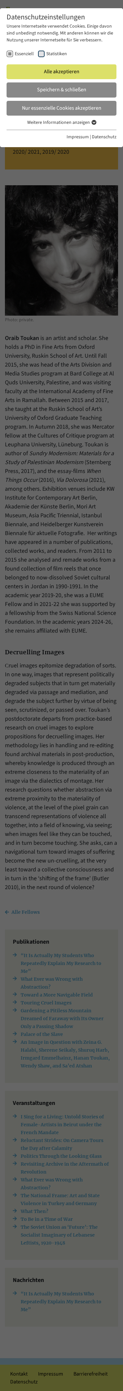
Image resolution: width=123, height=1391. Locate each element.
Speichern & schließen (61, 89)
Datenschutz (104, 137)
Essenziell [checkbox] (24, 54)
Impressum (78, 137)
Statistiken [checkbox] (56, 54)
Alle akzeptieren (61, 71)
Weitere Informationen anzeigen (59, 122)
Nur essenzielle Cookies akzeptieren (61, 108)
